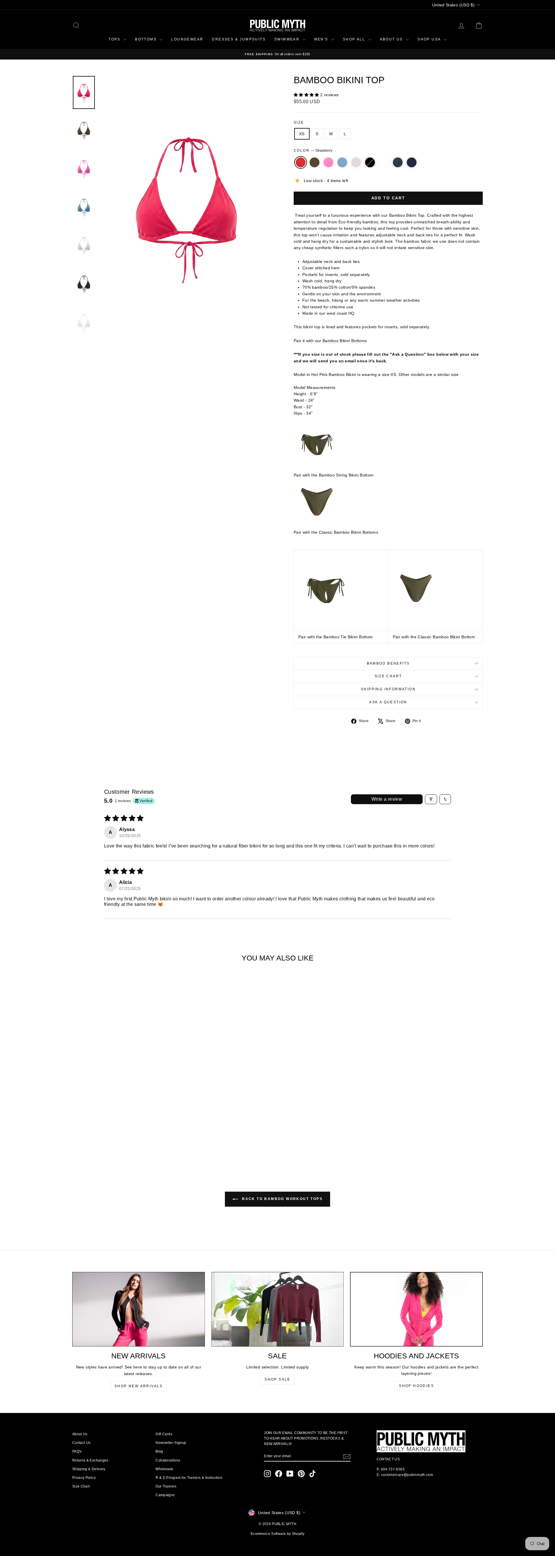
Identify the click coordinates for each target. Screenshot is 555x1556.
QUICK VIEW (121, 1117)
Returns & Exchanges (90, 1460)
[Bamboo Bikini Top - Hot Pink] (105, 1143)
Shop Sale (277, 1379)
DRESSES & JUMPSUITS (239, 39)
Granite (398, 162)
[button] (307, 94)
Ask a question (388, 702)
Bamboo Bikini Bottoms (345, 340)
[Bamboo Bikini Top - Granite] (144, 1143)
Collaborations (168, 1460)
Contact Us (81, 1443)
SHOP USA (429, 39)
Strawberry (300, 162)
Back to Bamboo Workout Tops (281, 1199)
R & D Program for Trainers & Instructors (189, 1478)
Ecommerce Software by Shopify (277, 1534)
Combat (314, 162)
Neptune (342, 162)
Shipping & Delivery (89, 1469)
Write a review (386, 799)
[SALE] (277, 1309)
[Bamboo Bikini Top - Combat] (98, 1143)
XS (302, 133)
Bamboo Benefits (388, 663)
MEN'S (322, 39)
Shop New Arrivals (138, 1386)
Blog (159, 1451)
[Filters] (431, 799)
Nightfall (411, 162)
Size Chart (388, 676)
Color (313, 151)
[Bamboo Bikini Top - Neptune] (113, 1143)
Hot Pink (328, 162)
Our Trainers (166, 1486)
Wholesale (164, 1469)
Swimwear (287, 39)
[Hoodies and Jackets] (416, 1309)
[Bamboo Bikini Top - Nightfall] (152, 1143)
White (384, 162)
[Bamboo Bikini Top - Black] (129, 1143)
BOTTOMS (146, 39)
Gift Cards (164, 1434)
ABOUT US (392, 39)
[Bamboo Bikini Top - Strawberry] (90, 1143)
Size (299, 122)
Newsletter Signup (171, 1443)
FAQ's (77, 1451)
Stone (356, 162)
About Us (80, 1434)
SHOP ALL (355, 39)
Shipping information (388, 689)
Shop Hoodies (416, 1386)
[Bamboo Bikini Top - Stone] (121, 1143)
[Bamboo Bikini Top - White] (137, 1143)
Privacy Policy (84, 1478)
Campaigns (165, 1495)
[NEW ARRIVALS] (138, 1309)
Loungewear (187, 39)
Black (370, 162)
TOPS (115, 39)
